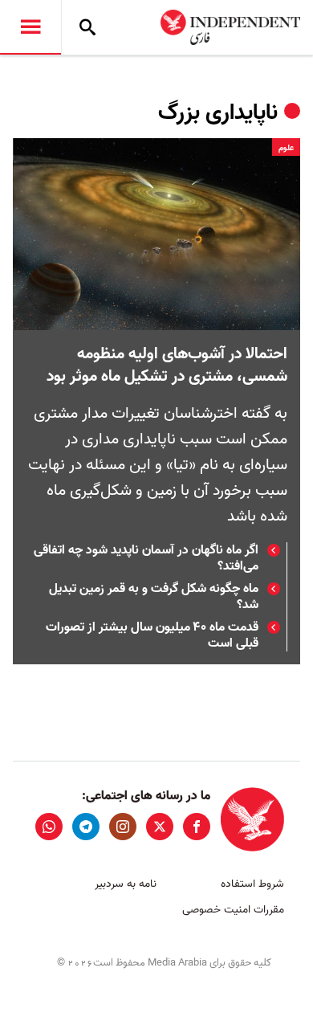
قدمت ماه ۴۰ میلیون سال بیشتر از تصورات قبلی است (152, 635)
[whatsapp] (49, 826)
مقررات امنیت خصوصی (233, 909)
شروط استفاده (252, 884)
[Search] (87, 27)
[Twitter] (159, 826)
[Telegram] (86, 826)
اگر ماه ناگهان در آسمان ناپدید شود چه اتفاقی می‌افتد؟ (146, 558)
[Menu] (30, 27)
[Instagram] (122, 826)
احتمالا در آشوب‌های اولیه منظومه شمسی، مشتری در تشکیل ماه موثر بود (167, 365)
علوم (286, 147)
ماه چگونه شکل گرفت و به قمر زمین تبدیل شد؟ (153, 597)
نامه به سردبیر (125, 884)
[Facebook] (196, 826)
